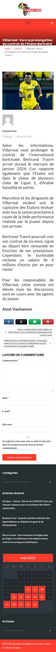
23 (28, 597)
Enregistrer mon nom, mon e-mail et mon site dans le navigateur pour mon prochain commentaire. (26, 444)
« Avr (5, 610)
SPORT (8, 136)
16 (28, 589)
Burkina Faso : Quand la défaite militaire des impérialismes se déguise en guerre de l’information (26, 521)
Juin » (12, 610)
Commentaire (10, 360)
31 (35, 604)
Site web (7, 424)
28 (14, 604)
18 (42, 589)
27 (7, 604)
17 (35, 589)
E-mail (6, 411)
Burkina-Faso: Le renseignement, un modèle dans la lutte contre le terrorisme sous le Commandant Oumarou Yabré (25, 343)
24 (35, 597)
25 (42, 597)
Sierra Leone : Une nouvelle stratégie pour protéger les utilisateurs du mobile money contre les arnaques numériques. (25, 538)
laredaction (9, 131)
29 (21, 604)
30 (28, 604)
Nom (5, 398)
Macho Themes (13, 647)
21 (14, 597)
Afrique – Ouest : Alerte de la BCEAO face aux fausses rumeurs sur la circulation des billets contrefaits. (27, 505)
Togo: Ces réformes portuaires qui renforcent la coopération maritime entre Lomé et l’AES (30, 332)
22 (21, 597)
